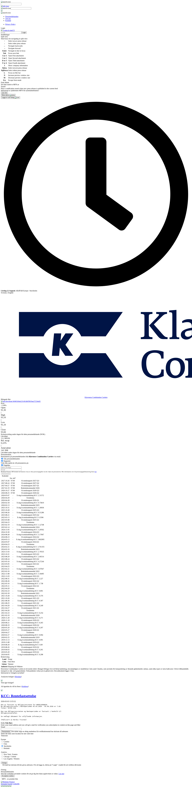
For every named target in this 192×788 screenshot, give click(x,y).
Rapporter (7, 461)
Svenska (4, 293)
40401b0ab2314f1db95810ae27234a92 (26, 401)
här (95, 472)
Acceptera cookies (8, 776)
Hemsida (4, 784)
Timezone (4, 736)
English (10, 293)
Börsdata (18, 677)
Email (3, 727)
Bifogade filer (6, 399)
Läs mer (61, 774)
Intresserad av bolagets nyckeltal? (12, 673)
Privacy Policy (10, 24)
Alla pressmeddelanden (11, 459)
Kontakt (8, 20)
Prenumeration (6, 454)
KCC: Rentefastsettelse (18, 696)
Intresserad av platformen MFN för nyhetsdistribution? (20, 90)
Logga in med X (9, 30)
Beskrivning (5, 657)
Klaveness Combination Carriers (96, 397)
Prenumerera (6, 474)
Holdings (25, 686)
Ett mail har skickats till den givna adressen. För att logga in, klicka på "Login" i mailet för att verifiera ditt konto (42, 765)
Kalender (5, 476)
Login (24, 32)
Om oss (8, 18)
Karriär (10, 784)
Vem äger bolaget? (7, 683)
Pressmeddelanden (11, 16)
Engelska (7, 465)
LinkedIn (16, 784)
